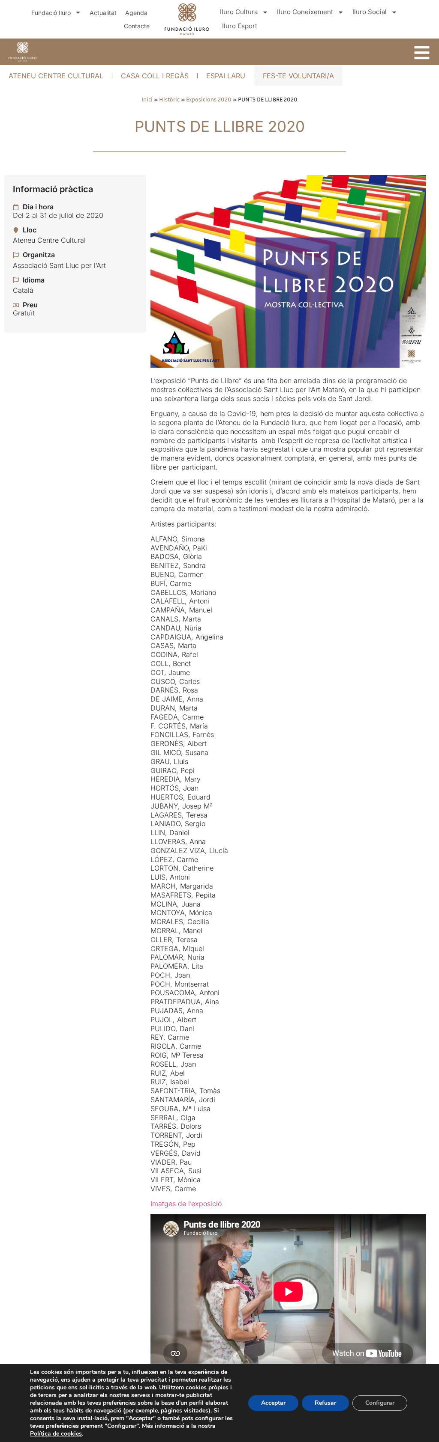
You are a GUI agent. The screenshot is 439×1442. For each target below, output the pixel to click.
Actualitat (103, 12)
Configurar (379, 1403)
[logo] (22, 52)
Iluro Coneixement (305, 12)
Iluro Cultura (239, 12)
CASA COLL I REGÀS (155, 75)
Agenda (136, 12)
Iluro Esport (239, 26)
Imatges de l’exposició (186, 1203)
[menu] (421, 52)
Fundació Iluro (51, 12)
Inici (147, 99)
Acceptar (273, 1403)
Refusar (325, 1403)
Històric (169, 99)
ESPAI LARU (225, 75)
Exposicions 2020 (209, 99)
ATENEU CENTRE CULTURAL (56, 75)
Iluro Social (369, 12)
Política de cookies (56, 1434)
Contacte (137, 26)
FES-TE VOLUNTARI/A (298, 75)
